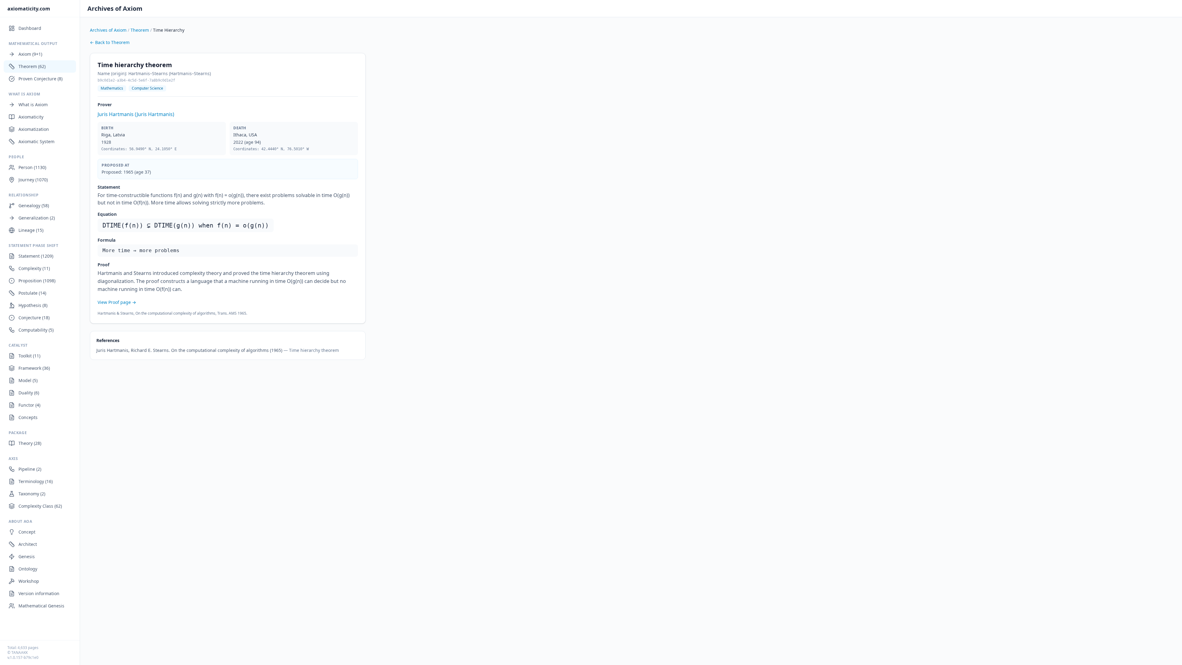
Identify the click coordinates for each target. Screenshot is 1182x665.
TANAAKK (19, 652)
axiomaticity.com (28, 8)
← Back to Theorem (110, 42)
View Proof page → (117, 302)
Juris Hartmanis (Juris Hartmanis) (136, 114)
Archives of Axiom (115, 8)
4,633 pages (28, 647)
